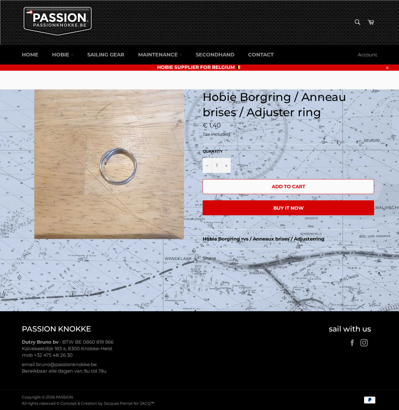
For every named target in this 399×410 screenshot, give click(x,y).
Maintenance (158, 55)
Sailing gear (105, 55)
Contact (261, 55)
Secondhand (215, 55)
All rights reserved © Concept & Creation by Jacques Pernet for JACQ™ (88, 403)
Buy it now (288, 208)
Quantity (213, 151)
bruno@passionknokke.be (66, 364)
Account (367, 55)
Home (30, 55)
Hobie (61, 55)
